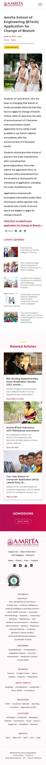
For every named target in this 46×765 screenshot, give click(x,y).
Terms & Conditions (34, 758)
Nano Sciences (12, 626)
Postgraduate (30, 650)
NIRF (25, 738)
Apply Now (23, 521)
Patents (11, 677)
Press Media (16, 690)
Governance (29, 690)
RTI (24, 758)
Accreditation (21, 687)
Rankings (9, 687)
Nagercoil (12, 724)
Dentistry (13, 619)
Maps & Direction (28, 552)
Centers (10, 673)
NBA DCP (16, 738)
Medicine (34, 622)
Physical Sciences (16, 629)
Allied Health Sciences (16, 612)
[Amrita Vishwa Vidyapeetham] (13, 4)
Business (23, 615)
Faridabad (23, 724)
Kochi (28, 721)
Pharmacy (34, 626)
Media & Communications (17, 622)
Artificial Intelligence (28, 605)
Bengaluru (33, 717)
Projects (21, 677)
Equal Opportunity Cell (13, 758)
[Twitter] (20, 565)
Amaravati (22, 717)
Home (6, 40)
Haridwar (34, 724)
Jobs (26, 560)
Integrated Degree (17, 653)
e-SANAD (14, 707)
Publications (32, 677)
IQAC (8, 738)
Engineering (24, 619)
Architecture (12, 605)
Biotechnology (11, 615)
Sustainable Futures (23, 639)
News (13, 40)
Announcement (11, 47)
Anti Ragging (18, 555)
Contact (34, 560)
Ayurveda (33, 612)
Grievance (29, 755)
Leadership (34, 687)
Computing (34, 615)
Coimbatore (19, 721)
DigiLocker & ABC (28, 707)
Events (19, 560)
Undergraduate (14, 650)
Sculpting (31, 629)
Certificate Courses (28, 656)
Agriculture (22, 598)
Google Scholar (23, 673)
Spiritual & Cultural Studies (22, 633)
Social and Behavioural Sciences (22, 636)
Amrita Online (23, 660)
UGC (32, 738)
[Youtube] (26, 565)
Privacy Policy (18, 755)
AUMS (7, 704)
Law (33, 619)
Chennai (7, 721)
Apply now (13, 552)
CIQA (38, 738)
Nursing (24, 626)
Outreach (30, 555)
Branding (35, 704)
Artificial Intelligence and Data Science (22, 609)
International (12, 656)
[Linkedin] (31, 565)
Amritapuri (11, 717)
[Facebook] (14, 565)
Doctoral (31, 653)
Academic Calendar (20, 704)
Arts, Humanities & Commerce (22, 602)
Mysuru (37, 721)
